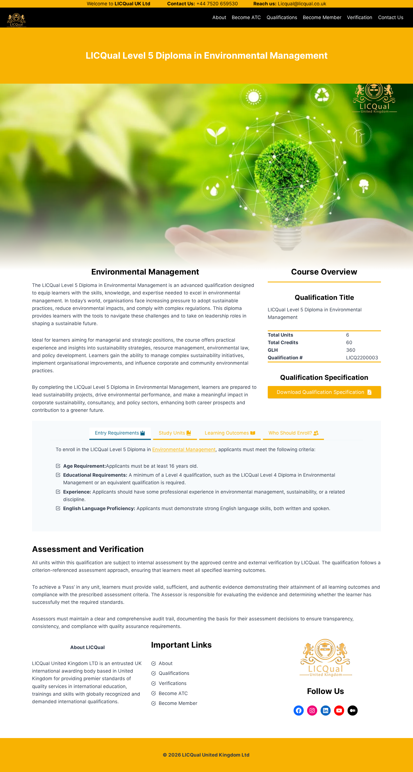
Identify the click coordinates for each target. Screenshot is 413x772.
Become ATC (246, 17)
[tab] (120, 434)
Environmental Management (183, 449)
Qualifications (282, 17)
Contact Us (390, 17)
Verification (359, 17)
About (219, 17)
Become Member (322, 17)
